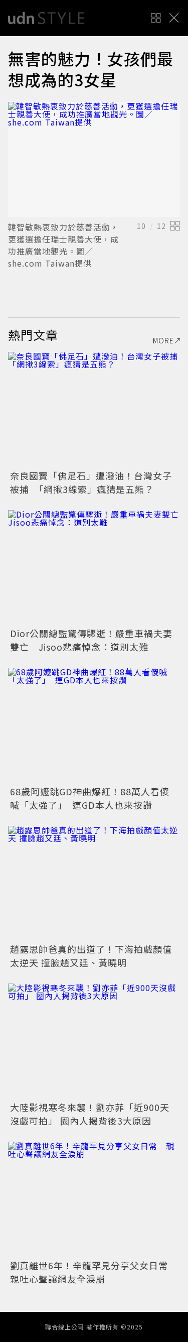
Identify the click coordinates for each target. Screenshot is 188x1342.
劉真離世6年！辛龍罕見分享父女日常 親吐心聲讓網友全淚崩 (93, 1272)
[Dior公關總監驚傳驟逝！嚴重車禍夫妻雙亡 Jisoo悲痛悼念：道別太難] (94, 567)
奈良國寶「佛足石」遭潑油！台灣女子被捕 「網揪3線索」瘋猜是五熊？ (91, 482)
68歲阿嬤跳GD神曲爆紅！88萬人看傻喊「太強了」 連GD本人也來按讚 (89, 798)
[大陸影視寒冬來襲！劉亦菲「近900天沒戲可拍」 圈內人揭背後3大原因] (94, 1041)
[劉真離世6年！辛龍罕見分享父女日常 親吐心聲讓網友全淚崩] (94, 1199)
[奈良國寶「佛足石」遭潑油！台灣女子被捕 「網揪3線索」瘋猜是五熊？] (94, 409)
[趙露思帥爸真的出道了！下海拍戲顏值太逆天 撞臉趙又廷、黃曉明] (94, 883)
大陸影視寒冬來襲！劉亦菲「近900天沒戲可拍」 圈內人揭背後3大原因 (89, 1114)
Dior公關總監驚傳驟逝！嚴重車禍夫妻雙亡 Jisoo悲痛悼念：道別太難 (91, 640)
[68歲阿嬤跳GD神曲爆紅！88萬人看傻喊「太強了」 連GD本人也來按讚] (94, 725)
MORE (163, 340)
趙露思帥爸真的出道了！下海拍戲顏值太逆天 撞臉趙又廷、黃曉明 (91, 955)
